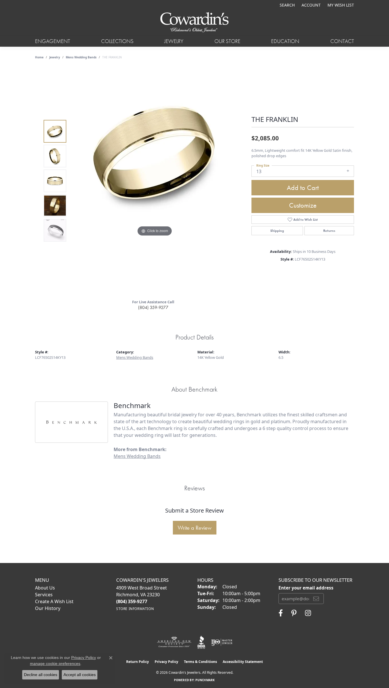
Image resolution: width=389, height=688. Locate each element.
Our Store (227, 41)
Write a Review (195, 527)
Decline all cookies (40, 674)
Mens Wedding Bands (81, 57)
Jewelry (173, 41)
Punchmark (205, 680)
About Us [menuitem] (45, 588)
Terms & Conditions (200, 661)
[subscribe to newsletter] (316, 598)
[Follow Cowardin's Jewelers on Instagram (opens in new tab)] (308, 613)
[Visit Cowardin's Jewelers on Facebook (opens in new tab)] (281, 613)
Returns (329, 230)
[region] (154, 181)
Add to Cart (303, 187)
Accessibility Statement (243, 661)
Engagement (52, 41)
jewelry (54, 57)
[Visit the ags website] (174, 642)
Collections (117, 41)
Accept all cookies (80, 674)
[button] (287, 5)
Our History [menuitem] (47, 608)
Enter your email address (306, 588)
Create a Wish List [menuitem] (54, 601)
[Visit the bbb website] (201, 642)
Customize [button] (303, 205)
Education (285, 41)
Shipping (277, 230)
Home (39, 57)
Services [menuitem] (44, 594)
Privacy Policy (166, 661)
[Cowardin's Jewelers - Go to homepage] (194, 22)
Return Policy (137, 661)
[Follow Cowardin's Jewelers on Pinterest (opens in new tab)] (293, 613)
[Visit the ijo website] (221, 642)
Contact (342, 41)
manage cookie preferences (55, 663)
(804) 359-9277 (153, 307)
